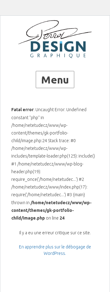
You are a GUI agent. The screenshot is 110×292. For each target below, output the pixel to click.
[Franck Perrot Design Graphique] (55, 39)
